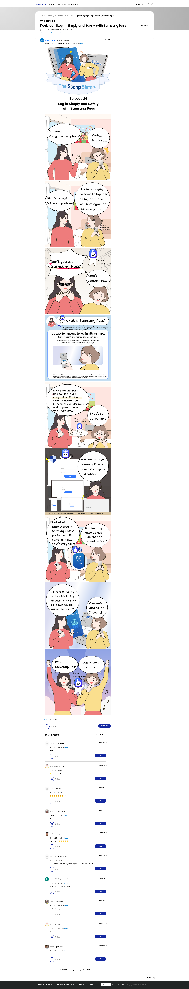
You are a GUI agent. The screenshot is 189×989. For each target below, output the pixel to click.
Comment (104, 726)
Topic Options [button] (143, 25)
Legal (92, 985)
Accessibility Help (45, 985)
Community (51, 4)
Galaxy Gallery (61, 4)
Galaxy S (82, 43)
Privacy (82, 985)
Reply (100, 756)
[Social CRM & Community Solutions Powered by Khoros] (150, 977)
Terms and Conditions (65, 985)
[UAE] (40, 4)
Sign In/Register (141, 4)
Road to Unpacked (73, 4)
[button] (107, 39)
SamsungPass (53, 720)
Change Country (118, 985)
